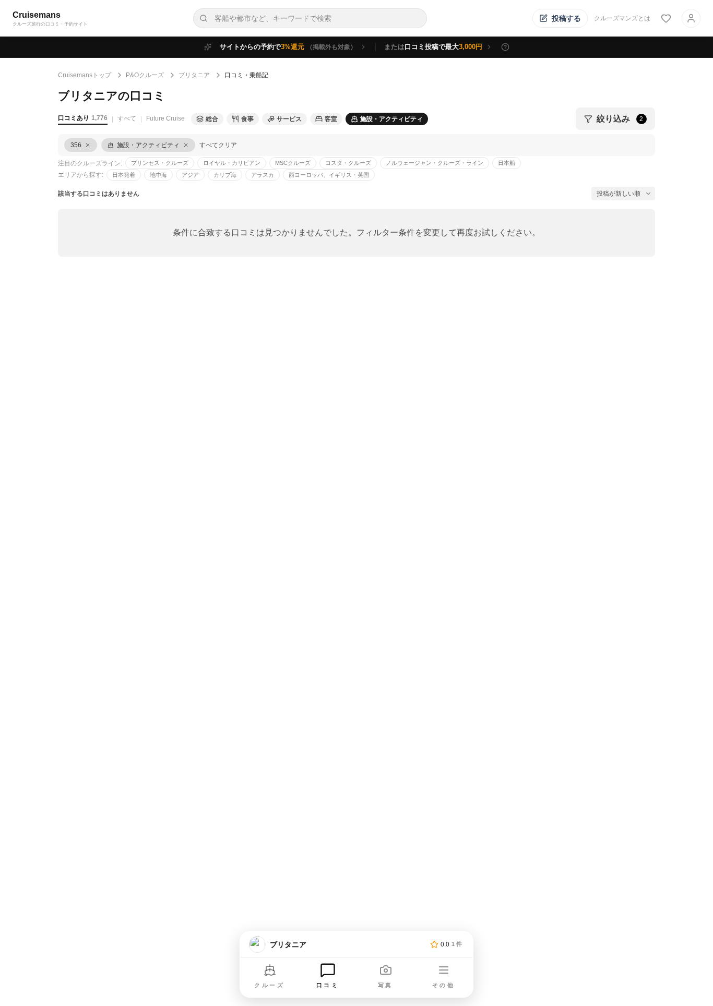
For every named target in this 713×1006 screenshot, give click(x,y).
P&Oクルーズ (145, 75)
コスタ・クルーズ (348, 163)
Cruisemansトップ (84, 75)
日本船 (506, 163)
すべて (126, 118)
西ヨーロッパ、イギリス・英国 (329, 175)
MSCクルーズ (293, 163)
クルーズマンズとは (622, 18)
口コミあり (83, 118)
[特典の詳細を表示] (505, 47)
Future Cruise (165, 118)
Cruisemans (37, 14)
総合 (212, 119)
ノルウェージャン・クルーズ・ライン (434, 163)
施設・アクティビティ (391, 119)
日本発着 (123, 175)
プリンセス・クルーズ (159, 163)
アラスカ (262, 175)
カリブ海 (224, 175)
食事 (247, 119)
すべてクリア (218, 145)
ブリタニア (194, 75)
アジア (190, 175)
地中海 (158, 175)
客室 (331, 119)
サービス (289, 119)
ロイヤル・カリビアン (231, 163)
